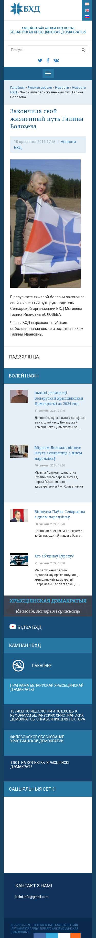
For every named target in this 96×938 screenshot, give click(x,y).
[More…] (73, 935)
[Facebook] (40, 935)
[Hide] (78, 935)
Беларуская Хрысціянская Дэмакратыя (48, 30)
